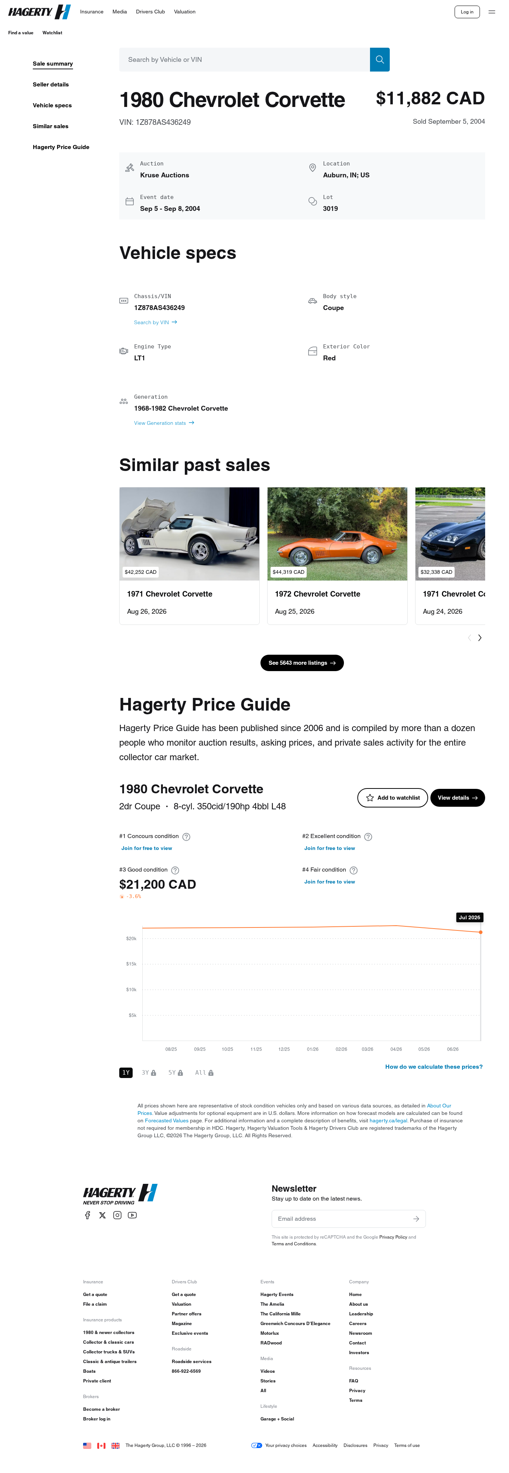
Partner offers (187, 1313)
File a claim (95, 1304)
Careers (358, 1323)
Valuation (181, 1304)
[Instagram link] (117, 1215)
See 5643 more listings (298, 663)
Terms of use (407, 1445)
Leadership (361, 1313)
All (263, 1390)
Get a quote (95, 1294)
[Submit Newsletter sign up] (416, 1219)
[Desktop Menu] (492, 12)
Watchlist (52, 32)
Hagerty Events (277, 1294)
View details (453, 797)
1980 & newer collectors (109, 1332)
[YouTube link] (132, 1215)
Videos (267, 1371)
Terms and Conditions (294, 1243)
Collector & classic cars (108, 1342)
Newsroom (360, 1333)
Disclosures (355, 1445)
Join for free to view (146, 848)
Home (355, 1294)
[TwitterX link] (102, 1215)
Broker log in (96, 1418)
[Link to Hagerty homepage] (120, 1194)
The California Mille (280, 1313)
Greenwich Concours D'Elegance (295, 1323)
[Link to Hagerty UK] (115, 1445)
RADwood (271, 1342)
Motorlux (269, 1333)
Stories (268, 1380)
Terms (356, 1400)
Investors (359, 1352)
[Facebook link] (87, 1215)
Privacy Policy (393, 1237)
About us (358, 1304)
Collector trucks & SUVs (109, 1351)
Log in (467, 11)
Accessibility (325, 1445)
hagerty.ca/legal (388, 1120)
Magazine (182, 1323)
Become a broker (101, 1409)
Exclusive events (190, 1333)
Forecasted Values (167, 1120)
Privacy (357, 1390)
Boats (89, 1371)
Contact (357, 1342)
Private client (97, 1380)
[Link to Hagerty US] (87, 1445)
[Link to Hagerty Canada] (101, 1445)
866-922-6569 (186, 1371)
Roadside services (192, 1361)
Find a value (21, 32)
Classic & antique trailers (110, 1361)
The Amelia (272, 1304)
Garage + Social (277, 1418)
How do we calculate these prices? (434, 1066)
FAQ (353, 1380)
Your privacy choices (286, 1445)
